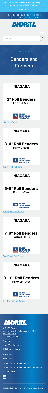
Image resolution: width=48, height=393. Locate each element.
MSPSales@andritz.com (13, 336)
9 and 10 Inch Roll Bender (14, 301)
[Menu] (42, 31)
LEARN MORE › (22, 9)
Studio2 (40, 388)
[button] (45, 6)
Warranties (7, 354)
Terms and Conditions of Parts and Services (22, 367)
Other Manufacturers (12, 345)
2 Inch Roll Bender (11, 122)
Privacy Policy (9, 371)
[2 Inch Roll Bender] (21, 101)
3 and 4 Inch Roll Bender (13, 167)
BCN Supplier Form (11, 349)
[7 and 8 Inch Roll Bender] (21, 235)
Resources (8, 358)
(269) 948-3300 (34, 15)
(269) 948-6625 (31, 18)
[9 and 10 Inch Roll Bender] (21, 280)
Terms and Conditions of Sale (16, 363)
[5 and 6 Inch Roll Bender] (21, 191)
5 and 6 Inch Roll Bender (13, 211)
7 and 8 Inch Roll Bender (13, 256)
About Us (7, 341)
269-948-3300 (9, 334)
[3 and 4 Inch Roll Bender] (21, 146)
